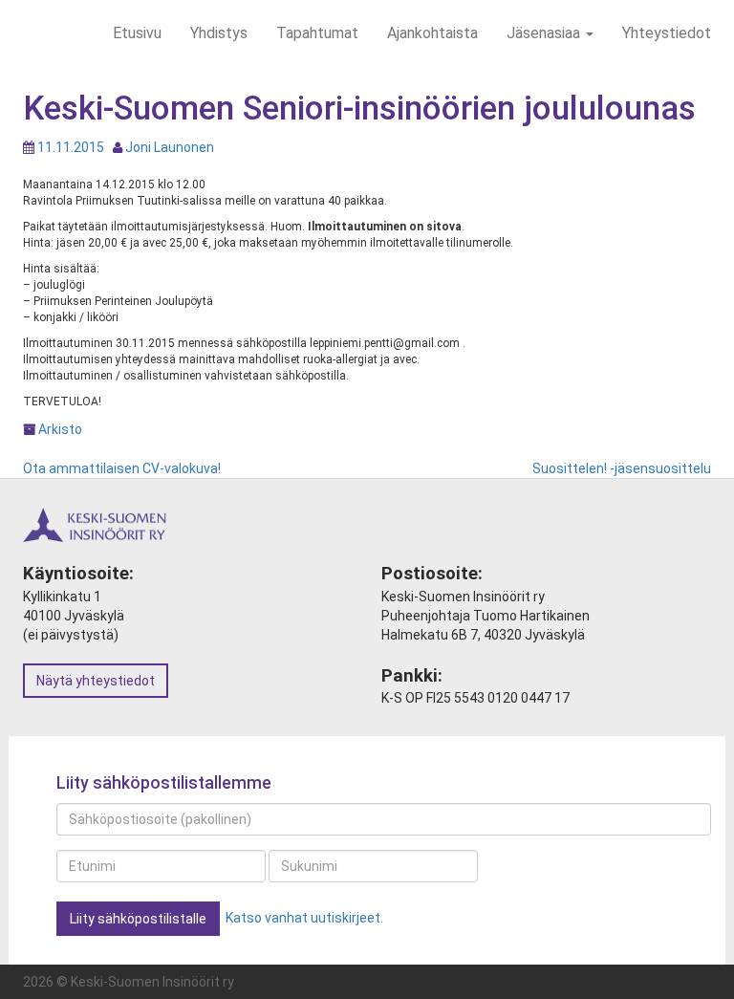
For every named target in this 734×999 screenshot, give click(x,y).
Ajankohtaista (432, 33)
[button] (138, 918)
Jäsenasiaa (545, 33)
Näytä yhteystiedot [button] (95, 680)
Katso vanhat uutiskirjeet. (304, 916)
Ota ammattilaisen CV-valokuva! (122, 468)
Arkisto (60, 429)
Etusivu (137, 33)
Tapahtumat (317, 33)
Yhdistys (219, 33)
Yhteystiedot (666, 33)
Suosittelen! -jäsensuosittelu (621, 468)
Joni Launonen (169, 147)
